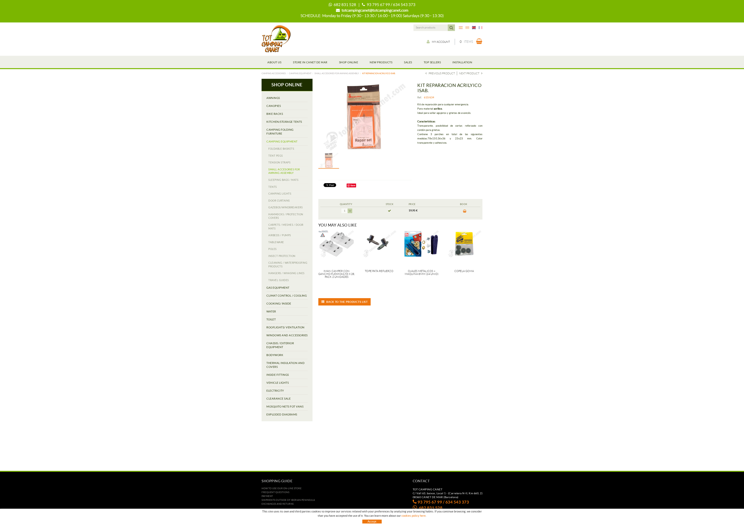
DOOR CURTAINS (279, 200)
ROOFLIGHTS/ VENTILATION (285, 327)
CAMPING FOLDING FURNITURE (280, 131)
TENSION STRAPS (279, 162)
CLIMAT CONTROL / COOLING (286, 295)
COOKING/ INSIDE (278, 303)
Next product (469, 73)
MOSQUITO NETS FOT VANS (284, 406)
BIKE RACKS (274, 113)
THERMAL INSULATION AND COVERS (285, 364)
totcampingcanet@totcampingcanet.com (375, 10)
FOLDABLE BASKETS (281, 148)
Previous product (442, 73)
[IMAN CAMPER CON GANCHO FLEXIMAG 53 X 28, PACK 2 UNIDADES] (336, 247)
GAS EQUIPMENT (277, 287)
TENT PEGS (275, 155)
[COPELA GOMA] (464, 247)
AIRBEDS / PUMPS (279, 235)
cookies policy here (413, 515)
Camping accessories (274, 73)
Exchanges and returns (278, 504)
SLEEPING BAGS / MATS (283, 179)
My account (441, 41)
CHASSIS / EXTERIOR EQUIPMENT (280, 345)
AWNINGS (273, 98)
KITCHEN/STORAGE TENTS (284, 121)
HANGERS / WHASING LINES (286, 273)
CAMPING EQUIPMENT (300, 73)
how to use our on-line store (281, 488)
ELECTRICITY (275, 390)
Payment (267, 496)
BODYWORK (274, 355)
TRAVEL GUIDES (278, 280)
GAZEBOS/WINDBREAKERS (285, 207)
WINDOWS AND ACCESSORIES (287, 335)
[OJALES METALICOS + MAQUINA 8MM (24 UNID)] (421, 247)
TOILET (271, 319)
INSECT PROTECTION (281, 256)
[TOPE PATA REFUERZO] (379, 247)
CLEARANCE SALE (278, 398)
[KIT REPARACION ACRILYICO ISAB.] (363, 116)
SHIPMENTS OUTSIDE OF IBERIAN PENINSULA (288, 500)
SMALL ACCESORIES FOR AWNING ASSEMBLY (336, 73)
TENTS (272, 186)
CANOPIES (273, 105)
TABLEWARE (276, 242)
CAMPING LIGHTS (279, 193)
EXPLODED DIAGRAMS (281, 414)
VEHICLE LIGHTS (277, 382)
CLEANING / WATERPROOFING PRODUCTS (287, 264)
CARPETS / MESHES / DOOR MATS (285, 226)
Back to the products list (347, 301)
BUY (464, 212)
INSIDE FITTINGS (277, 374)
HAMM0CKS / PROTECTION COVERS (285, 216)
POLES (272, 249)
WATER (271, 311)
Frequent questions (275, 492)
